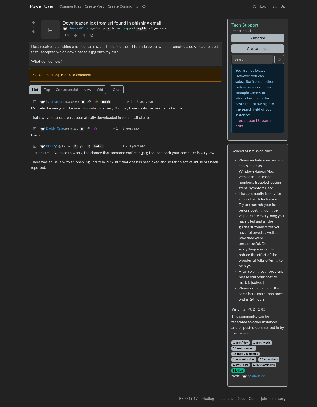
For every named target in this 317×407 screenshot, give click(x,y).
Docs (241, 399)
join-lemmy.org (273, 399)
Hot (35, 90)
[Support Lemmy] (143, 6)
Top (47, 90)
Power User (42, 6)
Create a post (258, 49)
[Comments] (50, 29)
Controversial (67, 90)
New (87, 90)
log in (59, 75)
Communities (70, 6)
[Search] (254, 6)
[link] (76, 35)
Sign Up (278, 6)
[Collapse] (34, 102)
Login (264, 6)
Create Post (94, 6)
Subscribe (258, 38)
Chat (117, 90)
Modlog (238, 370)
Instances (225, 399)
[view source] (91, 35)
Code (253, 399)
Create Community (123, 6)
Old (100, 90)
